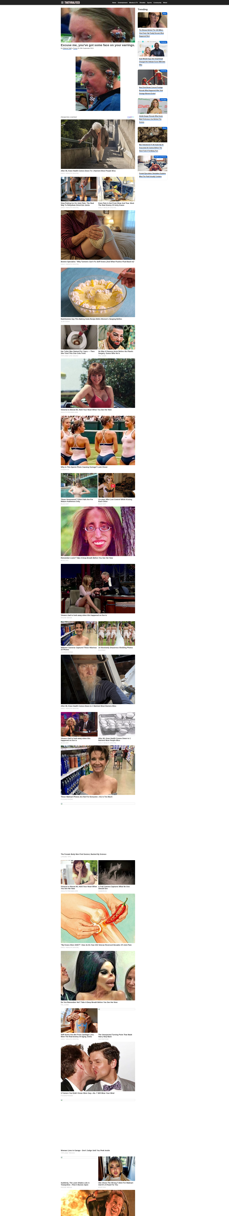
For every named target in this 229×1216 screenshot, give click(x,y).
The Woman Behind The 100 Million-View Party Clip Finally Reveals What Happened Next (151, 33)
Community (157, 2)
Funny (75, 48)
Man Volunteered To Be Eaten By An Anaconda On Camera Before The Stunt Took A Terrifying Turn (151, 147)
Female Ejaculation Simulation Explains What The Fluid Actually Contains (152, 175)
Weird (165, 2)
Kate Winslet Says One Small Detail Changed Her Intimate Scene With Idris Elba (152, 62)
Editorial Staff (67, 48)
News (114, 2)
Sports (149, 2)
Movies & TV (133, 2)
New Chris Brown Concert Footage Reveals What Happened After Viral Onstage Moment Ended (151, 90)
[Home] (72, 2)
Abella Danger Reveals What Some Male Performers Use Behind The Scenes (151, 119)
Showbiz (142, 2)
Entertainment (122, 2)
